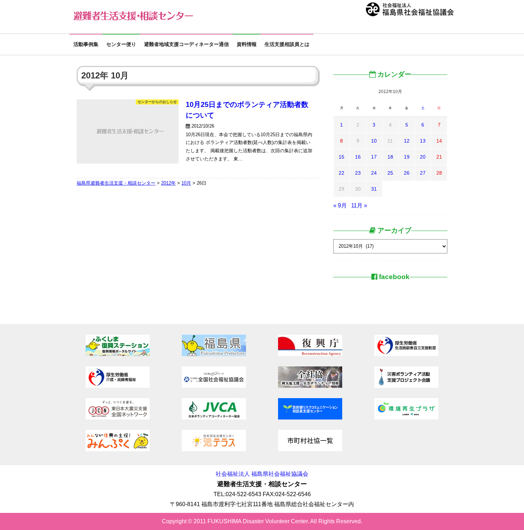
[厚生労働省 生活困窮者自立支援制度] (406, 354)
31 (374, 189)
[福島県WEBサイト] (214, 354)
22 (341, 173)
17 (374, 157)
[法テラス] (214, 449)
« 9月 (340, 205)
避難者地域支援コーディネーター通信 (186, 44)
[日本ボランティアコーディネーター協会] (214, 418)
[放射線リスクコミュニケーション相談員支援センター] (310, 418)
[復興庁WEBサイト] (310, 354)
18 (390, 157)
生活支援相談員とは (286, 44)
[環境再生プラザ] (406, 418)
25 (390, 173)
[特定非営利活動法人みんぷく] (118, 449)
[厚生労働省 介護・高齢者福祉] (118, 386)
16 (358, 157)
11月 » (359, 205)
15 (341, 157)
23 (358, 173)
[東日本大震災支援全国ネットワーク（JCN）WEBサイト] (118, 418)
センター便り (121, 44)
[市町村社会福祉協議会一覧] (310, 449)
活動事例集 (85, 44)
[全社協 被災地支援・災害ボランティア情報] (310, 386)
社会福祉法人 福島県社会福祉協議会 (262, 474)
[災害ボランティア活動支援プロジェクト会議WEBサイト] (406, 386)
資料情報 (247, 44)
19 (407, 157)
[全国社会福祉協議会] (214, 386)
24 (374, 173)
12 (407, 141)
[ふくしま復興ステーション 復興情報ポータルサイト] (118, 354)
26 (407, 173)
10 (374, 141)
